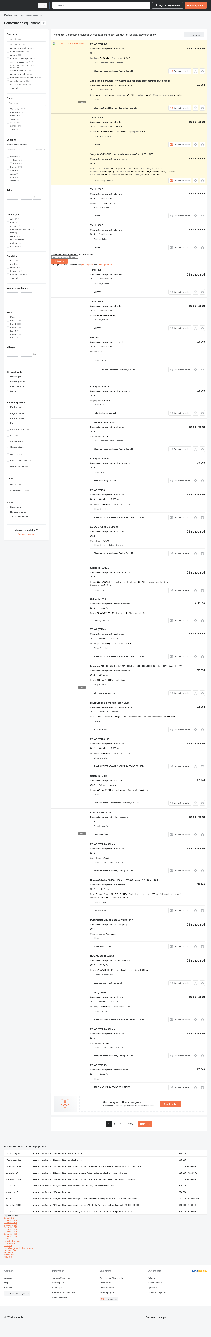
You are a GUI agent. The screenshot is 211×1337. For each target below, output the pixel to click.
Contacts (8, 1287)
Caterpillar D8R (98, 776)
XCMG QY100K (98, 992)
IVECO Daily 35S (13, 1160)
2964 (130, 1124)
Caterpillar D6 (12, 1173)
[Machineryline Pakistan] (19, 5)
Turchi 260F (96, 189)
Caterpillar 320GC (99, 568)
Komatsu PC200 (13, 1179)
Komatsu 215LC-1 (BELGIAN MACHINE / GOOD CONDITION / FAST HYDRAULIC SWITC (137, 666)
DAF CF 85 (11, 1186)
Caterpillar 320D (13, 1166)
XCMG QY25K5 (98, 1065)
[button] (195, 71)
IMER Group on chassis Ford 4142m (109, 702)
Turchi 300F (96, 117)
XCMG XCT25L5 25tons (103, 422)
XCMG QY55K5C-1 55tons (104, 527)
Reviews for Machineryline (64, 1292)
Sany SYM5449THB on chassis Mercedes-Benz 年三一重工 (121, 154)
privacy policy (87, 265)
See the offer (170, 1104)
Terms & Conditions (61, 1278)
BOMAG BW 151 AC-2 (102, 956)
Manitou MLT (12, 1192)
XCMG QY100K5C (100, 739)
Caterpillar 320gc (99, 458)
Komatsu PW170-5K (101, 812)
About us (8, 1278)
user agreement (105, 265)
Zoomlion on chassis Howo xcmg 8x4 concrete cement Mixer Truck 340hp (130, 81)
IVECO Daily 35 (13, 1153)
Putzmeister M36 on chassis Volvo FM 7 (111, 920)
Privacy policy (58, 1283)
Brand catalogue (59, 1297)
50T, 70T (94, 337)
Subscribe (59, 261)
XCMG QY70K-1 (98, 44)
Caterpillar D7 (12, 1211)
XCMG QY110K (98, 629)
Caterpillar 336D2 (99, 386)
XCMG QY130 (97, 490)
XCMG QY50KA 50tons (102, 844)
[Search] (55, 5)
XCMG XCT (11, 1198)
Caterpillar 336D (13, 1205)
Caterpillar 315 (98, 599)
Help (6, 1283)
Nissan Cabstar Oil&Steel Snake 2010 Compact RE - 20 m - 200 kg (125, 880)
